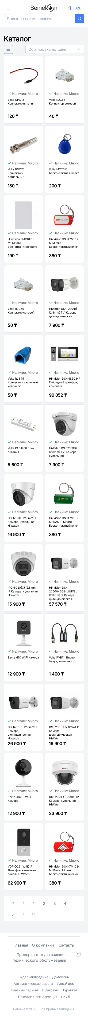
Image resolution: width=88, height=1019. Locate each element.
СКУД (65, 997)
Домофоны (60, 977)
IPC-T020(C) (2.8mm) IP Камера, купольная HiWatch (23, 591)
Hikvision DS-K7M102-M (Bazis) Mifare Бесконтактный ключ (64, 870)
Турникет (69, 990)
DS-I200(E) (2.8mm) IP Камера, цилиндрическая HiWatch (64, 732)
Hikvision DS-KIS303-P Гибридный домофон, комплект (64, 382)
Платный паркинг (24, 990)
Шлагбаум (50, 990)
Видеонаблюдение (33, 977)
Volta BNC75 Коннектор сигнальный (16, 173)
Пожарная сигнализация (37, 997)
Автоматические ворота (33, 983)
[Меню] (8, 8)
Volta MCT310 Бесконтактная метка (64, 171)
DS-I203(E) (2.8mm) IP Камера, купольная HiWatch (23, 521)
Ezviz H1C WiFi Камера (23, 657)
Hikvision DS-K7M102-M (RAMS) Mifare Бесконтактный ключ (64, 521)
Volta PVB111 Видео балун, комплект (62, 659)
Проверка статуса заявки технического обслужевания (39, 957)
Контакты (66, 945)
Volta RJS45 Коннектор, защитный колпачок (23, 382)
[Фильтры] (8, 49)
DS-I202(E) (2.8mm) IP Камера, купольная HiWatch (64, 800)
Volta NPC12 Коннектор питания (21, 101)
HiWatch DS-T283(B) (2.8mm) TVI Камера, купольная (63, 451)
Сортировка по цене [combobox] (47, 49)
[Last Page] (33, 914)
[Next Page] (23, 914)
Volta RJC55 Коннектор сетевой (62, 101)
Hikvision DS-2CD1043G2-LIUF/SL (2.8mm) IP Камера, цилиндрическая (63, 593)
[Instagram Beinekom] (78, 957)
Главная (20, 945)
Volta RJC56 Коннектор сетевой (21, 310)
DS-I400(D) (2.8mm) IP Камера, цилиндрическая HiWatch (23, 732)
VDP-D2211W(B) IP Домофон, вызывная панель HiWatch (22, 870)
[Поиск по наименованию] (79, 18)
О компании (43, 945)
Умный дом (66, 983)
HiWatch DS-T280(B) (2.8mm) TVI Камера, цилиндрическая (63, 312)
